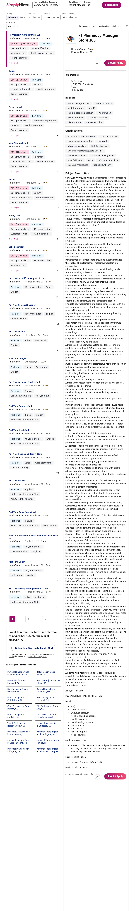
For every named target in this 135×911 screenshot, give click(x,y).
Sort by (9, 13)
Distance (31, 13)
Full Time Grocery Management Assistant (29, 588)
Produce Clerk (15, 107)
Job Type (46, 13)
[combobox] (48, 5)
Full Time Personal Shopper (22, 305)
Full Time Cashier (17, 331)
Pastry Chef (14, 215)
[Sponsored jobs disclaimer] (127, 26)
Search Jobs (111, 4)
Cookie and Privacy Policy (37, 657)
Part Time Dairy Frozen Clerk (22, 512)
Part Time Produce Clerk (20, 406)
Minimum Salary (68, 13)
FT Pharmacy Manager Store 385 (24, 35)
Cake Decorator (16, 247)
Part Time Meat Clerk (19, 430)
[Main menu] (127, 5)
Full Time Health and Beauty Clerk (25, 454)
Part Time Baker (17, 562)
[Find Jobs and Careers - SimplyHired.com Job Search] (18, 5)
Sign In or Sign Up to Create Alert (35, 648)
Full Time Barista (17, 480)
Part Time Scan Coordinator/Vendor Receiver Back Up (33, 536)
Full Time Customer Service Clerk (24, 382)
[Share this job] (97, 63)
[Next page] (45, 619)
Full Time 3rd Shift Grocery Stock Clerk (27, 278)
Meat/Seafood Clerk (18, 143)
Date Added (11, 22)
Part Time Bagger (17, 358)
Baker (12, 71)
